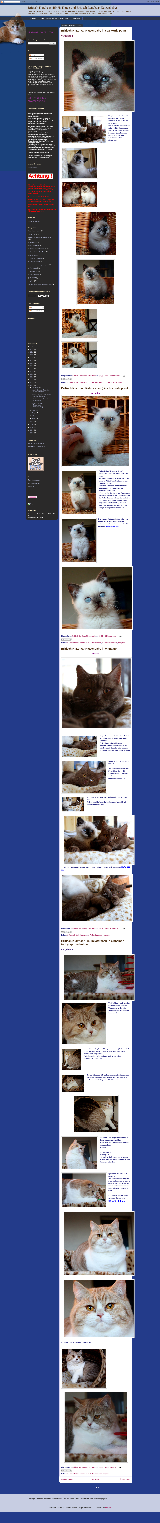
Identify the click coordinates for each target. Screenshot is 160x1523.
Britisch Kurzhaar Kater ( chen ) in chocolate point (94, 388)
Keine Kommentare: (112, 376)
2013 (32, 380)
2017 (32, 368)
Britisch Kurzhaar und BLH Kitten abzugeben (55, 18)
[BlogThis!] (64, 379)
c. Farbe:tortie (109, 382)
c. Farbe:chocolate (94, 643)
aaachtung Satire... (34, 245)
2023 (32, 352)
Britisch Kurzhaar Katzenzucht (84, 376)
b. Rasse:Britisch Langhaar (36, 252)
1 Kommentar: (110, 1467)
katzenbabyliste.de (34, 483)
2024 (32, 349)
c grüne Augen (32, 255)
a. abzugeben (32, 242)
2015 (32, 374)
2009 (32, 425)
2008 (32, 427)
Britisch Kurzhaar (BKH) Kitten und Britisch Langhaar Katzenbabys (73, 7)
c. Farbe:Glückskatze (35, 258)
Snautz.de (31, 486)
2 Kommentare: (111, 636)
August (34, 413)
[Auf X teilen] (66, 379)
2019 (32, 363)
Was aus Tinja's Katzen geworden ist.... (40, 237)
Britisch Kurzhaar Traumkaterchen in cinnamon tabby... (38, 405)
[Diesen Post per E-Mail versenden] (62, 379)
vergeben (118, 382)
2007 (32, 430)
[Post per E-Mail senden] (123, 376)
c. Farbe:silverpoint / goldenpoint (38, 265)
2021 (32, 357)
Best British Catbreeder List (36, 446)
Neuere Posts (66, 1479)
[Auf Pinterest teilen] (70, 379)
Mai (33, 415)
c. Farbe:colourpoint (95, 382)
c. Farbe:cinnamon (95, 935)
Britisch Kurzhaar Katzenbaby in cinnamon (89, 648)
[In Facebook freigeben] (68, 379)
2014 (32, 377)
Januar (34, 418)
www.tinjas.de (32, 167)
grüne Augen (32, 278)
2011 (32, 385)
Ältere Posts (125, 1479)
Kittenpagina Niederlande (36, 443)
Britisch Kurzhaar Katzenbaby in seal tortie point (93, 30)
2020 (32, 360)
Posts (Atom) (100, 1488)
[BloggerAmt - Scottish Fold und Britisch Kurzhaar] (33, 504)
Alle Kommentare (36, 58)
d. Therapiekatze (33, 274)
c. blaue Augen (32, 271)
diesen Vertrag (32, 86)
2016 (32, 371)
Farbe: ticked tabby (34, 231)
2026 (32, 346)
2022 (32, 355)
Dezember (35, 387)
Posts (33, 55)
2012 (32, 382)
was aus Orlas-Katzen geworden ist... (40, 284)
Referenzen (76, 18)
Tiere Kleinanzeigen (34, 480)
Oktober (34, 410)
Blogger (108, 1508)
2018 (32, 366)
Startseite (33, 18)
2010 (32, 422)
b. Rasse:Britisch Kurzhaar (77, 382)
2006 (32, 433)
